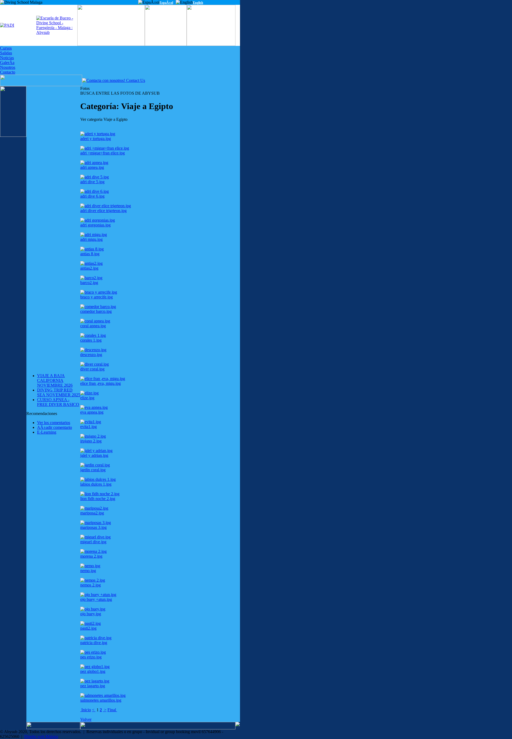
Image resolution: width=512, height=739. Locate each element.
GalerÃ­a (7, 62)
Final (112, 710)
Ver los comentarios (53, 422)
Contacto (7, 72)
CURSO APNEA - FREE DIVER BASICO (58, 402)
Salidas (6, 53)
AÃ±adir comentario (54, 427)
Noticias (7, 57)
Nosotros (7, 67)
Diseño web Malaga (41, 736)
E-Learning (46, 432)
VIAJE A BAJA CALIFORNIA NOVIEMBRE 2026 (55, 380)
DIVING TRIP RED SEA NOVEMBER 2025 (58, 392)
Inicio (85, 710)
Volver (85, 719)
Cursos (6, 48)
